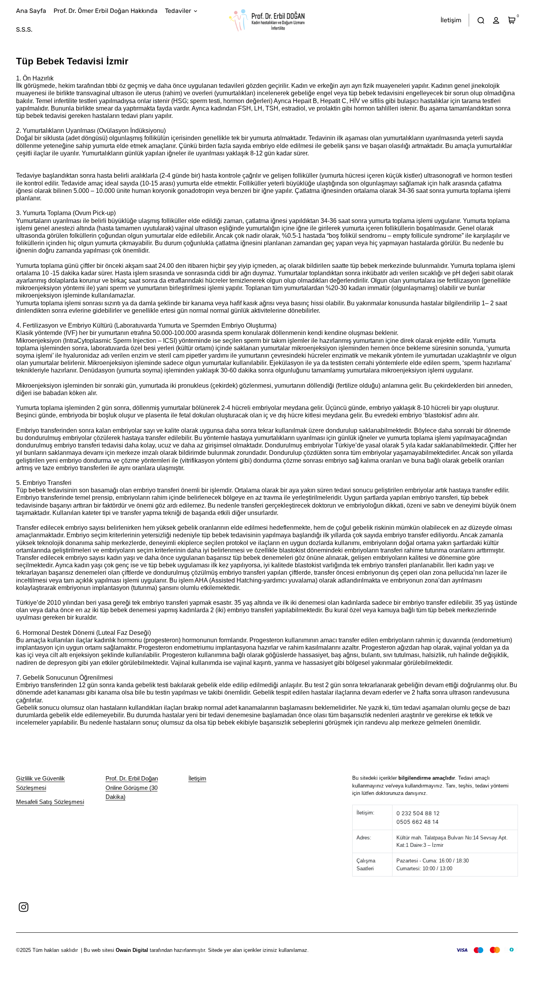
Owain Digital (132, 950)
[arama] (480, 20)
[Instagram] (23, 906)
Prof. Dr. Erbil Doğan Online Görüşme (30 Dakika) (132, 787)
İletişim (197, 778)
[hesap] (496, 20)
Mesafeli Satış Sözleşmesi (50, 802)
